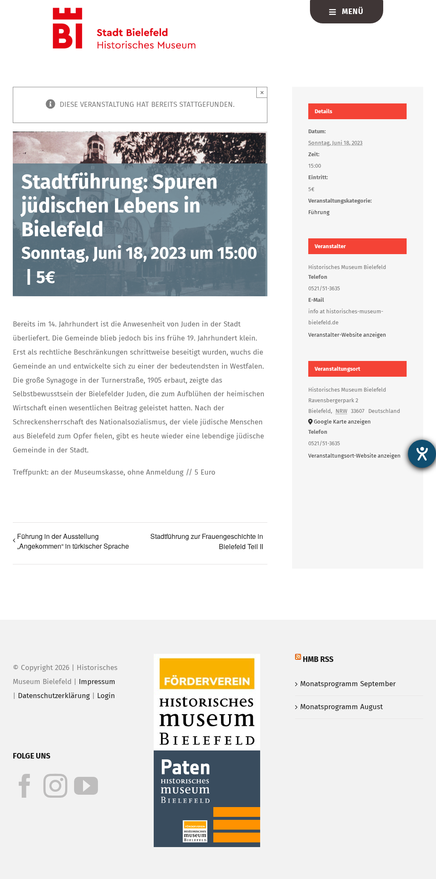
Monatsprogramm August (341, 706)
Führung (319, 212)
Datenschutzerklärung (54, 695)
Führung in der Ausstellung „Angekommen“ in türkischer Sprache (73, 541)
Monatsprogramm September (348, 683)
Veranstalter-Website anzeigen (347, 335)
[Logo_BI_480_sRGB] (124, 11)
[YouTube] (86, 786)
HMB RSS (318, 659)
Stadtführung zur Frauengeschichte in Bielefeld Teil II (206, 541)
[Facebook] (25, 786)
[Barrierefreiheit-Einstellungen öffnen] (422, 454)
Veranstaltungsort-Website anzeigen (354, 455)
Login (106, 695)
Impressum (97, 681)
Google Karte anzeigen (342, 421)
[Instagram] (55, 786)
